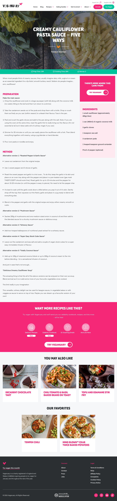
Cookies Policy (95, 480)
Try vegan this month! (11, 468)
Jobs (63, 477)
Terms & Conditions (97, 468)
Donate (97, 7)
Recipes (49, 7)
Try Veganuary (95, 92)
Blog (41, 7)
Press (63, 474)
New (31, 336)
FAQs (92, 471)
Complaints (94, 477)
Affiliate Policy (95, 474)
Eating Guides (61, 7)
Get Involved (75, 7)
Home (35, 7)
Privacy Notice (95, 483)
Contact (64, 471)
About (86, 7)
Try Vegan (108, 7)
